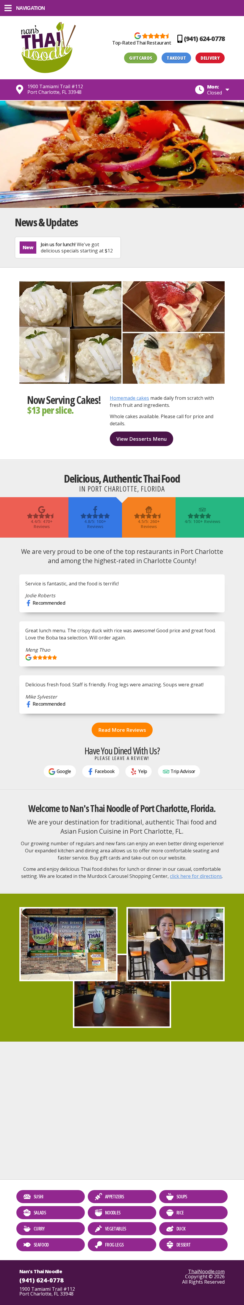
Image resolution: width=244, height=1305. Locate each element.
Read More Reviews (122, 729)
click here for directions (196, 876)
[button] (122, 8)
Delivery (210, 58)
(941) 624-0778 (41, 1280)
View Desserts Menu (141, 438)
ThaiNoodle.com (206, 1271)
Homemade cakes (129, 398)
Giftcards (140, 58)
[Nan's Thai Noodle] (48, 48)
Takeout (176, 58)
